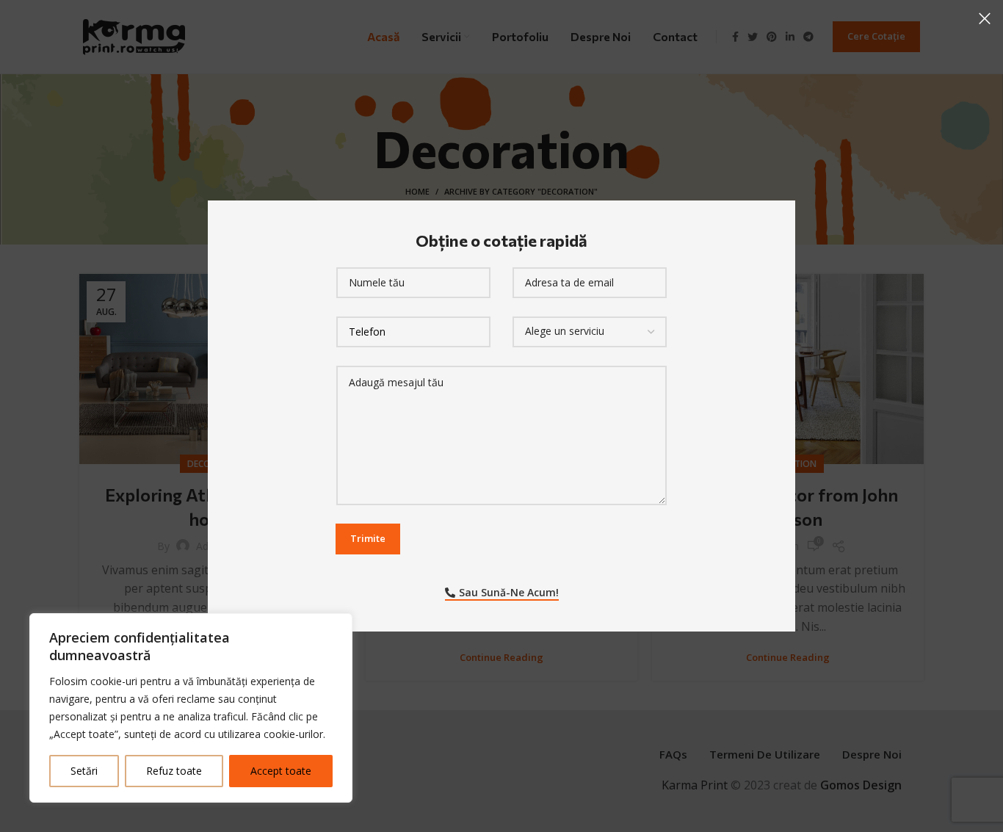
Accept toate (280, 771)
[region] (190, 708)
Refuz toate (174, 771)
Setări (84, 771)
